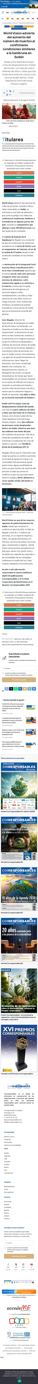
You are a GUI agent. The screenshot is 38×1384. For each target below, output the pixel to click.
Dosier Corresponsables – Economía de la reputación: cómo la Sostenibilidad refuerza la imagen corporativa (18, 1017)
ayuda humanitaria (16, 644)
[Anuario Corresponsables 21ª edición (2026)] (19, 786)
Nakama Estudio (14, 1348)
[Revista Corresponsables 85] (19, 838)
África (11, 642)
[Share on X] (10, 91)
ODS (23, 639)
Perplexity (19, 195)
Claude (19, 173)
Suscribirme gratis (19, 680)
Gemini (19, 186)
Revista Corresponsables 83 (12, 913)
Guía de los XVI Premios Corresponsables (17, 1074)
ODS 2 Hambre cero (28, 26)
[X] (16, 1267)
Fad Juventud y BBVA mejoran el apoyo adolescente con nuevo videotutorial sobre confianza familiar (13, 744)
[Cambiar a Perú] (32, 18)
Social (11, 26)
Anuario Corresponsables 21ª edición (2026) (18, 811)
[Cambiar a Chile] (12, 18)
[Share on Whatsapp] (16, 689)
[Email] (25, 689)
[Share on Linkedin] (20, 689)
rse (31, 639)
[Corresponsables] (19, 12)
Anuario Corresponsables (13, 585)
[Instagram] (23, 1267)
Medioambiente (30, 708)
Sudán (27, 639)
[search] (28, 12)
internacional (23, 642)
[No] (35, 1377)
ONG (18, 642)
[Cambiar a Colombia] (17, 18)
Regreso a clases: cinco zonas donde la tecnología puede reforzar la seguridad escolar (13, 732)
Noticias (7, 26)
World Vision (7, 203)
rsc (15, 642)
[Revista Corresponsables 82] (19, 939)
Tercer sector (18, 26)
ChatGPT (19, 177)
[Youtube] (31, 1267)
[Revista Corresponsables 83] (19, 889)
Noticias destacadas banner (19, 28)
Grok (19, 191)
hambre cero (17, 639)
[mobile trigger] (3, 12)
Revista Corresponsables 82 (12, 963)
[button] (13, 91)
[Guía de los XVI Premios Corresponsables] (19, 1048)
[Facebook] (8, 1267)
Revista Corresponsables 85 (12, 862)
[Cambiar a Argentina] (2, 18)
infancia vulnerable (28, 644)
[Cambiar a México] (27, 18)
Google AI (19, 182)
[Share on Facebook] (7, 91)
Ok (19, 1381)
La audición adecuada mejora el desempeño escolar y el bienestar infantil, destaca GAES (12, 720)
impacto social (6, 644)
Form (2, 1357)
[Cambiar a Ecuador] (22, 18)
